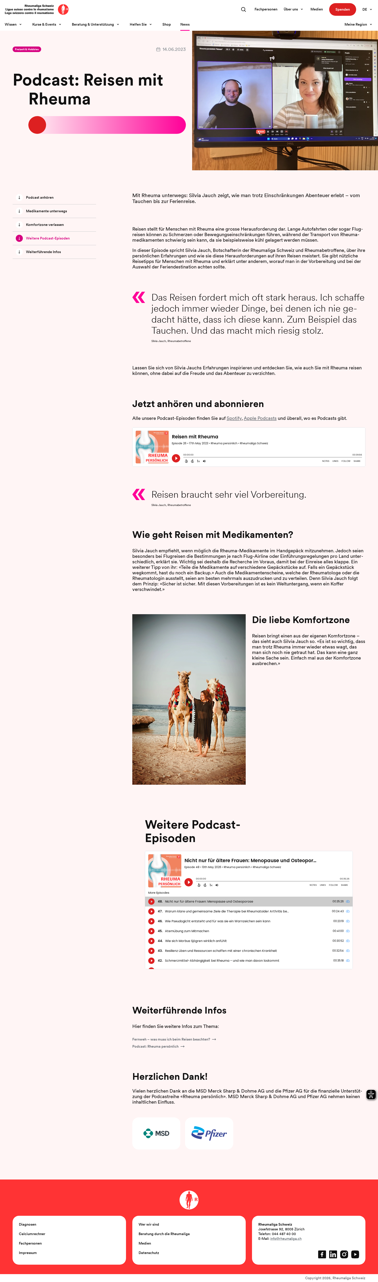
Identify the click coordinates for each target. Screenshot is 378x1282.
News (185, 24)
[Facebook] (322, 1254)
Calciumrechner (32, 1234)
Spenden (342, 9)
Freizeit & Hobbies (27, 49)
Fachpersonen (266, 9)
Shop (166, 24)
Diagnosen (27, 1224)
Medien (316, 9)
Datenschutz (149, 1253)
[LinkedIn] (333, 1254)
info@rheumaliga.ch (286, 1238)
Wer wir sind (149, 1224)
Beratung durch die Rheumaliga (164, 1234)
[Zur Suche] (243, 9)
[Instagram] (344, 1254)
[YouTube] (355, 1254)
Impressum (28, 1253)
